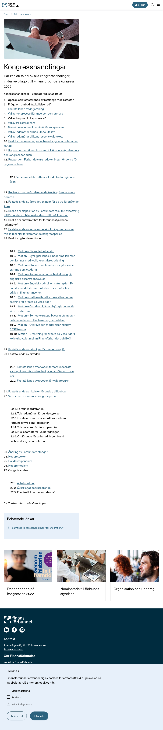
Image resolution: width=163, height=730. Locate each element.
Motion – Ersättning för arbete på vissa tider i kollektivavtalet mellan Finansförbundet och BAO (42, 335)
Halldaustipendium (20, 461)
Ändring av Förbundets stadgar (28, 452)
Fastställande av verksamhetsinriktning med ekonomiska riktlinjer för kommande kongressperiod (39, 231)
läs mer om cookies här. (39, 682)
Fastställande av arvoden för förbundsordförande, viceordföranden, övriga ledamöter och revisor (42, 371)
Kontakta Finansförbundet (18, 662)
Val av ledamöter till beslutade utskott (31, 132)
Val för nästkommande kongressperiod (32, 396)
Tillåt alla (39, 716)
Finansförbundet (11, 4)
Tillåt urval (17, 716)
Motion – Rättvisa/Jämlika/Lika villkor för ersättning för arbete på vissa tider (41, 299)
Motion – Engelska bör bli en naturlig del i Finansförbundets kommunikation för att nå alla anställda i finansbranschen (41, 288)
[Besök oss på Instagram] (23, 630)
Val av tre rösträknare (21, 122)
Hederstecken (17, 456)
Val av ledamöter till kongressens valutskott (35, 136)
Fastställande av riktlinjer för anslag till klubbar (37, 391)
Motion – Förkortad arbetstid (36, 251)
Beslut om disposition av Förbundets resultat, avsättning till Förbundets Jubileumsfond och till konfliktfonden (41, 213)
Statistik (16, 697)
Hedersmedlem (18, 465)
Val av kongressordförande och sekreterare (35, 113)
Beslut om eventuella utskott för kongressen (36, 127)
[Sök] (152, 4)
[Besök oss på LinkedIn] (8, 630)
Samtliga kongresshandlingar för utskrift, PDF (39, 528)
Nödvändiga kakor (21, 704)
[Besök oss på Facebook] (15, 630)
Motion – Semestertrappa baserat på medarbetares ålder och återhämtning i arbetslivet (42, 317)
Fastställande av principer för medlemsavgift (36, 349)
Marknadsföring (20, 691)
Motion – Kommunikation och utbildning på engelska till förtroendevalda (41, 276)
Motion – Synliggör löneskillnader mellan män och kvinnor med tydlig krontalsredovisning (42, 257)
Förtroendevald (23, 14)
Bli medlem (140, 4)
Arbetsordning (26, 483)
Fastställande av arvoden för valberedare (43, 380)
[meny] (158, 4)
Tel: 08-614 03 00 (13, 649)
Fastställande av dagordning (26, 109)
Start (6, 14)
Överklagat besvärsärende (34, 487)
